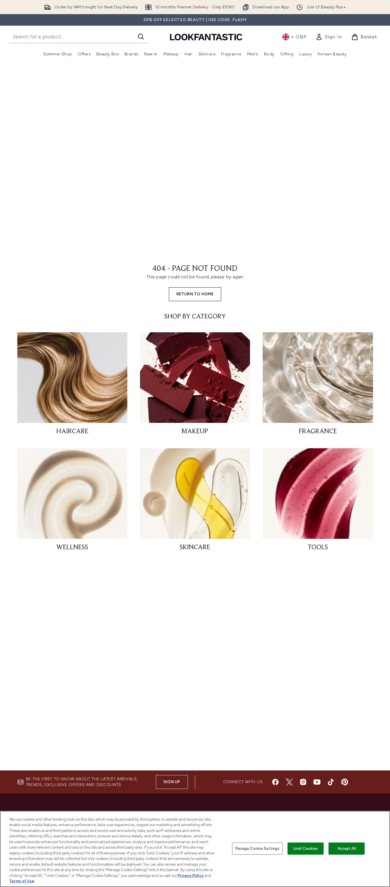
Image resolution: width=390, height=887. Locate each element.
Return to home (195, 294)
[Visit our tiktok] (331, 782)
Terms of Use (21, 881)
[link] (329, 37)
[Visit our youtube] (317, 782)
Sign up (171, 781)
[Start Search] (140, 36)
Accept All (346, 848)
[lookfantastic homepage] (206, 36)
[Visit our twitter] (289, 782)
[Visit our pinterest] (345, 782)
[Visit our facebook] (275, 782)
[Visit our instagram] (303, 782)
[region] (195, 849)
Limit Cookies (305, 848)
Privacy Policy (191, 875)
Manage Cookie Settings (257, 848)
